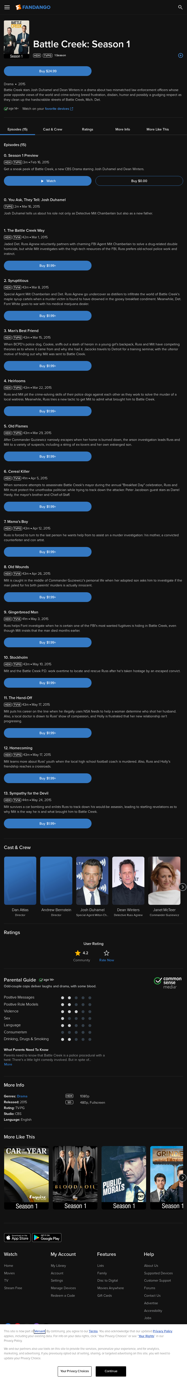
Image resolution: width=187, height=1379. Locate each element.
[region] (93, 1351)
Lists (100, 1266)
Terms (93, 1331)
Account (57, 1273)
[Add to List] (180, 55)
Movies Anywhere (110, 1288)
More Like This (158, 129)
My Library (58, 1266)
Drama (22, 1096)
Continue (111, 1371)
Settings (57, 1280)
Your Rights (146, 1336)
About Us (151, 1266)
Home (8, 1266)
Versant (39, 1331)
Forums (149, 1288)
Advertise (151, 1303)
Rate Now (106, 960)
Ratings (87, 129)
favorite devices (57, 109)
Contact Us (152, 1296)
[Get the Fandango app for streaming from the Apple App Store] (17, 1237)
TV (6, 1280)
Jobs (147, 1318)
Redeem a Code (63, 1296)
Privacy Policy (162, 1331)
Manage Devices (63, 1288)
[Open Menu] (7, 7)
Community (81, 960)
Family (102, 1273)
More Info (122, 129)
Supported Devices (158, 1273)
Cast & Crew (52, 129)
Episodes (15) (18, 129)
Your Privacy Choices (74, 1371)
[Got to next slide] (182, 887)
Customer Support (157, 1280)
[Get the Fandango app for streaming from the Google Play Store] (47, 1237)
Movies (9, 1273)
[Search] (180, 7)
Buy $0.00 (139, 181)
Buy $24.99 (47, 71)
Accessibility (153, 1311)
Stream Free (13, 1288)
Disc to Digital (107, 1280)
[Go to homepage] (33, 7)
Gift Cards (104, 1296)
